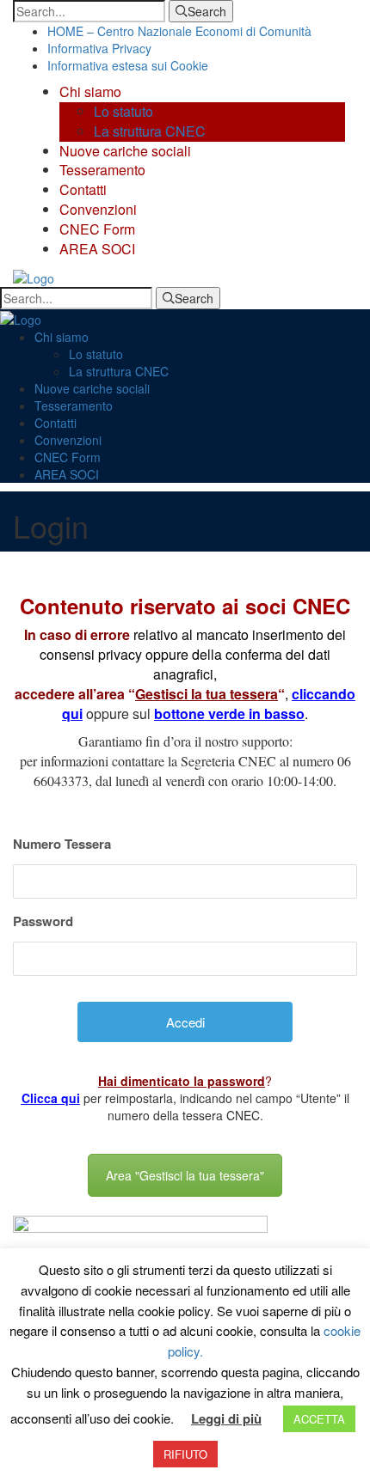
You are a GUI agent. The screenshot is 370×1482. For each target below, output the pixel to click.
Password (43, 921)
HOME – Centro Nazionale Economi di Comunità (179, 31)
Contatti (83, 189)
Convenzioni (98, 209)
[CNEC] (33, 276)
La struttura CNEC (150, 131)
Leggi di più (226, 1419)
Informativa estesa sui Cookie (127, 65)
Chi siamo (90, 91)
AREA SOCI (97, 249)
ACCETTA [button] (319, 1419)
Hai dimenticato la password (181, 1080)
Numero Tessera (62, 843)
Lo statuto (123, 111)
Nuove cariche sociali (125, 151)
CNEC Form (97, 229)
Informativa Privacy (99, 48)
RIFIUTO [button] (185, 1454)
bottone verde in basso (229, 713)
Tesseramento (102, 170)
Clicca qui (51, 1098)
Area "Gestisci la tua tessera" (185, 1175)
